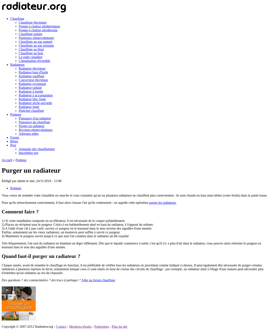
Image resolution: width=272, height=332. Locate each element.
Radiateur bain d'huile (33, 72)
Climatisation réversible (34, 61)
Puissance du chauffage (34, 122)
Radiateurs (17, 64)
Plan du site (119, 326)
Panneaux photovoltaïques (36, 38)
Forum (14, 137)
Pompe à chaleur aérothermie (38, 30)
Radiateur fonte (29, 107)
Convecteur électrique (33, 80)
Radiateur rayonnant (32, 84)
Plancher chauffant (31, 110)
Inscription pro (28, 153)
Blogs (14, 141)
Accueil (7, 160)
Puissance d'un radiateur (35, 118)
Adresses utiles (29, 133)
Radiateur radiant (30, 87)
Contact (61, 326)
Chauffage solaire (30, 34)
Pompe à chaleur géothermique (39, 26)
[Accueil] (34, 11)
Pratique (15, 114)
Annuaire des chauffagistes (37, 149)
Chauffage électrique (33, 22)
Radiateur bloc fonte (32, 99)
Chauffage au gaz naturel (35, 41)
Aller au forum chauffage (98, 280)
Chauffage (17, 18)
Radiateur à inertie (31, 91)
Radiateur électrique (32, 68)
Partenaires (101, 326)
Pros (13, 145)
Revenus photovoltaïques (35, 130)
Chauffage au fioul (31, 49)
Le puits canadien (30, 57)
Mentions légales (80, 326)
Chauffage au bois (31, 53)
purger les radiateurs (162, 202)
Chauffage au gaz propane (36, 45)
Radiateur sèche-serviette (35, 103)
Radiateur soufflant (31, 76)
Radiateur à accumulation (36, 95)
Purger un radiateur (31, 126)
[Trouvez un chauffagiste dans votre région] (19, 319)
